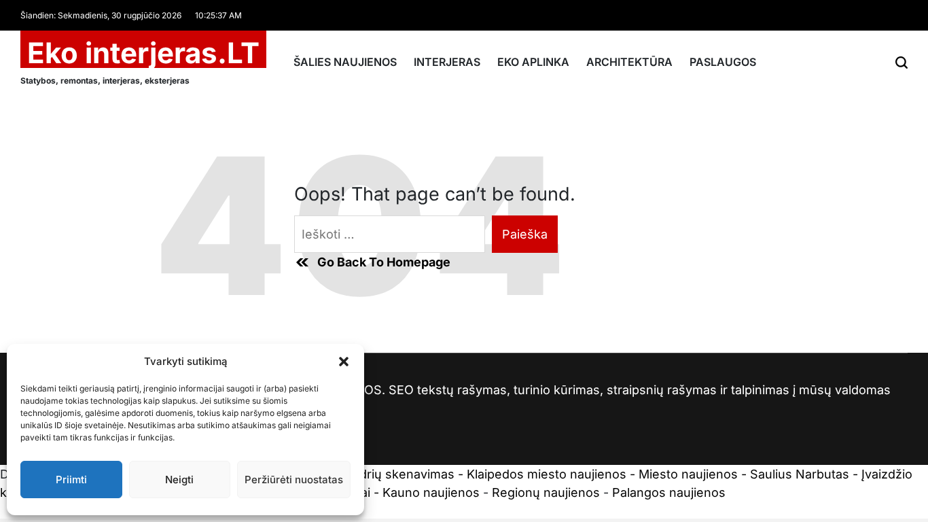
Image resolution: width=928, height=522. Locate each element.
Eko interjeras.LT (143, 53)
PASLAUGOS (723, 62)
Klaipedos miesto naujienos (546, 474)
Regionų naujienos (546, 492)
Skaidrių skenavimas (394, 474)
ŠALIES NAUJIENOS (345, 62)
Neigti (179, 479)
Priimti (71, 479)
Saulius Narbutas (799, 474)
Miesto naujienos (688, 474)
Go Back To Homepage (383, 262)
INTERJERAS (447, 62)
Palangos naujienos (669, 492)
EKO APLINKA (533, 62)
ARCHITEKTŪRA (629, 62)
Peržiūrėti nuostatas (294, 479)
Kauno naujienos (431, 492)
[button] (344, 361)
